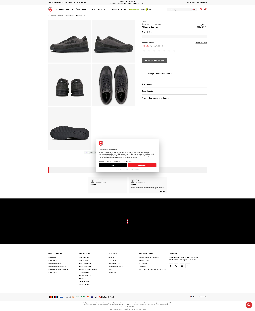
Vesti (110, 269)
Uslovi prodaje (83, 260)
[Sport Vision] (50, 9)
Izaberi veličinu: (148, 43)
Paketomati (142, 266)
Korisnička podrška (84, 266)
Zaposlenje (112, 260)
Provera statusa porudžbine (87, 269)
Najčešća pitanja (83, 284)
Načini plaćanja (53, 260)
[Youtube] (182, 266)
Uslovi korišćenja (83, 257)
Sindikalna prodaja (114, 263)
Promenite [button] (203, 297)
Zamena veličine (83, 272)
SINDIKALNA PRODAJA (127, 2)
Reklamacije (82, 278)
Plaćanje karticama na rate (57, 266)
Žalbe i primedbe (83, 281)
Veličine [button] (152, 46)
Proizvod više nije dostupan (154, 60)
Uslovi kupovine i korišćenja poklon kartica (152, 269)
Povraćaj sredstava (84, 275)
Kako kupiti (52, 257)
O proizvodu (147, 84)
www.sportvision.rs (118, 309)
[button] (64, 9)
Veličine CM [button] (160, 46)
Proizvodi (60, 15)
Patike (72, 15)
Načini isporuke (53, 272)
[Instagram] (176, 266)
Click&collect (143, 263)
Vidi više (162, 191)
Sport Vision (52, 15)
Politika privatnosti (84, 263)
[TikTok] (188, 266)
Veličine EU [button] (145, 46)
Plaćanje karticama (54, 263)
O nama (111, 257)
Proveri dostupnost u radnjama (155, 98)
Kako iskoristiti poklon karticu (58, 269)
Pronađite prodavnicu (116, 266)
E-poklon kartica (144, 260)
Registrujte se (202, 3)
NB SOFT (131, 309)
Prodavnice (112, 272)
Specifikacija (147, 91)
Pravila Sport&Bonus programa (149, 257)
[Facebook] (171, 266)
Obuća (67, 15)
